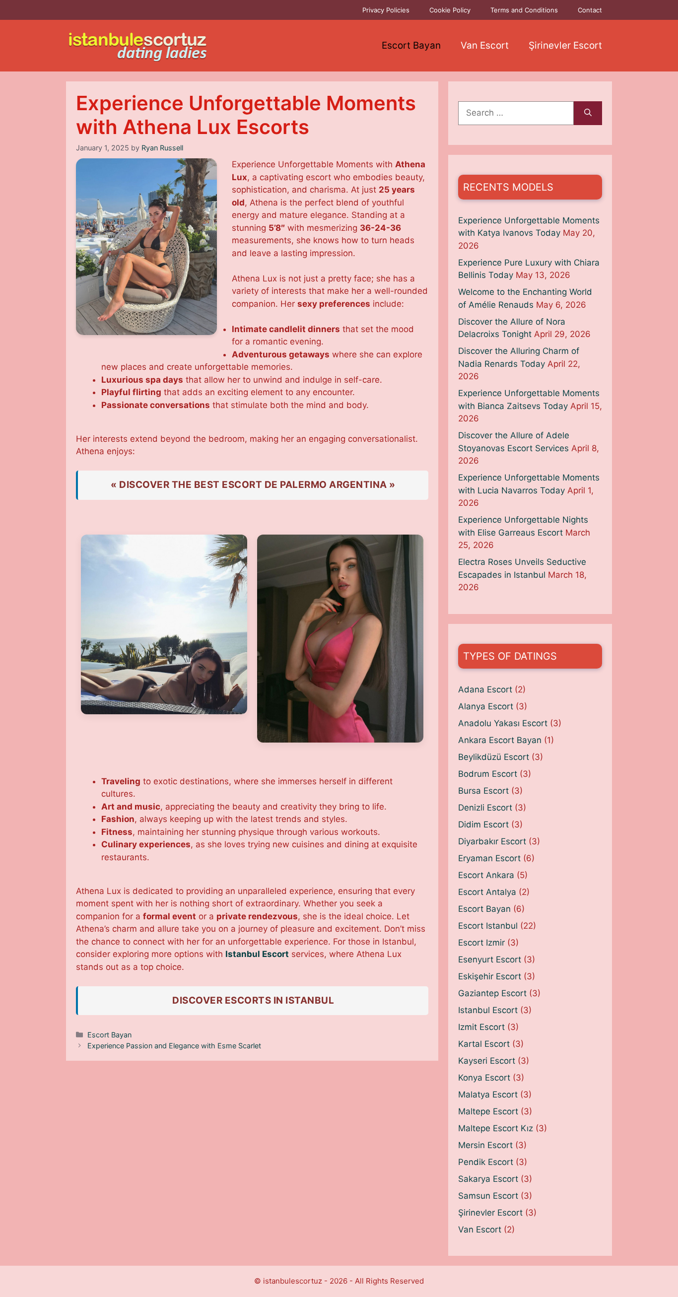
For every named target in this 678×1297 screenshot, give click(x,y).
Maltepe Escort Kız (495, 1128)
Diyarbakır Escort (492, 841)
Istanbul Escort (257, 954)
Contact (590, 10)
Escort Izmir (481, 943)
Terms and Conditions (524, 10)
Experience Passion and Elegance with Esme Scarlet (174, 1045)
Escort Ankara (486, 875)
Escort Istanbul (488, 926)
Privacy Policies (385, 10)
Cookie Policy (450, 10)
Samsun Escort (488, 1196)
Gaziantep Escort (492, 993)
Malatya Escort (488, 1094)
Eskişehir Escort (489, 976)
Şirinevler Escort (565, 45)
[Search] (588, 113)
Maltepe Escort (488, 1111)
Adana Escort (485, 689)
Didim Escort (483, 824)
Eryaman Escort (489, 858)
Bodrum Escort (487, 774)
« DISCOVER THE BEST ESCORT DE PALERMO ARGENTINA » (253, 484)
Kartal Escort (484, 1044)
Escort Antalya (487, 892)
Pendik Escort (485, 1162)
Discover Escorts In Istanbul (253, 1000)
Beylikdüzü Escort (493, 757)
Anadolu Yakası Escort (502, 723)
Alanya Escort (485, 706)
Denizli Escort (485, 808)
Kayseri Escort (486, 1061)
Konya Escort (484, 1078)
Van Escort (485, 45)
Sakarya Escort (488, 1179)
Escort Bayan (411, 45)
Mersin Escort (485, 1145)
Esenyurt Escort (489, 959)
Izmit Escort (481, 1027)
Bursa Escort (483, 791)
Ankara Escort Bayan (500, 740)
